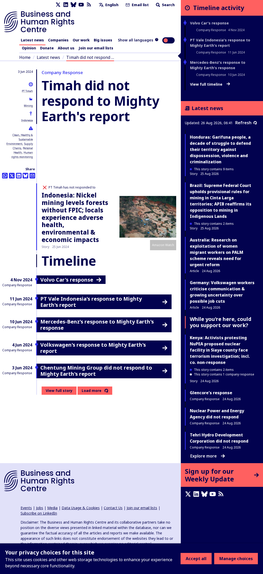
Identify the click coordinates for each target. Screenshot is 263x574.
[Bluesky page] (73, 4)
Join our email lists (96, 48)
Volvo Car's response (209, 23)
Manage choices (236, 558)
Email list (140, 4)
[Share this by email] (32, 175)
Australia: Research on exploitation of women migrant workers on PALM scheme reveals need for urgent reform (216, 252)
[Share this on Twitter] (12, 175)
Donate (47, 48)
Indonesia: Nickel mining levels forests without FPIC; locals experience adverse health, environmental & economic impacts (75, 217)
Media (52, 507)
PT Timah (27, 91)
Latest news (32, 40)
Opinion (29, 48)
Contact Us (113, 507)
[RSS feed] (89, 4)
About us (66, 48)
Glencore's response (211, 393)
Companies (58, 40)
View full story (59, 390)
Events (26, 507)
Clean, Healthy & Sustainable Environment (19, 139)
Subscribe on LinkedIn (39, 513)
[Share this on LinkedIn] (19, 175)
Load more (91, 390)
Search (168, 4)
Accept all (196, 558)
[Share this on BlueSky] (25, 175)
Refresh (243, 122)
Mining (28, 105)
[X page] (58, 4)
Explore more (203, 456)
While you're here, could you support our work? (220, 322)
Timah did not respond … (90, 57)
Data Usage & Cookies (81, 507)
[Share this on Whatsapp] (5, 175)
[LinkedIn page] (66, 4)
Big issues (103, 40)
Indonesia (27, 120)
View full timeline (206, 84)
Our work (81, 40)
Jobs (39, 507)
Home (25, 57)
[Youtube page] (81, 4)
